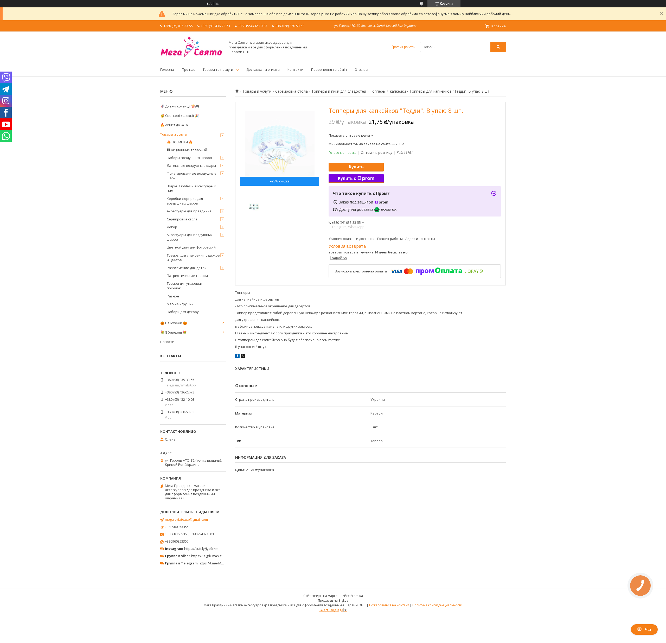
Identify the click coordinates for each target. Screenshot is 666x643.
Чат (648, 629)
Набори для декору (183, 311)
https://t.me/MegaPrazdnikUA (222, 563)
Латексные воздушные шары (191, 165)
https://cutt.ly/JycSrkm (201, 548)
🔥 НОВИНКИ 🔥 (180, 142)
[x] (243, 356)
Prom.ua (356, 596)
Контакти (295, 69)
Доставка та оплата (263, 69)
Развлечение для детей (187, 267)
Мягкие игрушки (180, 304)
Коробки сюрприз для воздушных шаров (185, 201)
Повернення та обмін (329, 69)
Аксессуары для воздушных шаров (190, 237)
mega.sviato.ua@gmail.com (186, 519)
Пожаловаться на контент (389, 605)
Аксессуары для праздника (189, 211)
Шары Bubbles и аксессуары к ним (191, 188)
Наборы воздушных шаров (189, 157)
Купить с (347, 178)
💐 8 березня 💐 (173, 332)
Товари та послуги (218, 69)
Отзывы (361, 69)
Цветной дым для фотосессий (191, 247)
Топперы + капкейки (388, 91)
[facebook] (237, 356)
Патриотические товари (187, 275)
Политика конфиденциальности (437, 605)
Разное (173, 296)
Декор (172, 227)
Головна (167, 69)
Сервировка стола (291, 91)
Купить (356, 167)
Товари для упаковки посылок (184, 285)
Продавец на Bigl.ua (333, 600)
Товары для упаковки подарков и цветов (193, 257)
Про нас (188, 69)
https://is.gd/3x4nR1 (207, 555)
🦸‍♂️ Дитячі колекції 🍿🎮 (179, 106)
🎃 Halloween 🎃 (173, 323)
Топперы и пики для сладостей (338, 91)
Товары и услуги (256, 91)
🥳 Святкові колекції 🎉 (179, 115)
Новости (167, 341)
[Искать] (498, 47)
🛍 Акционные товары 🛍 (187, 150)
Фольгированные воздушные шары (191, 175)
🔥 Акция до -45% (174, 125)
